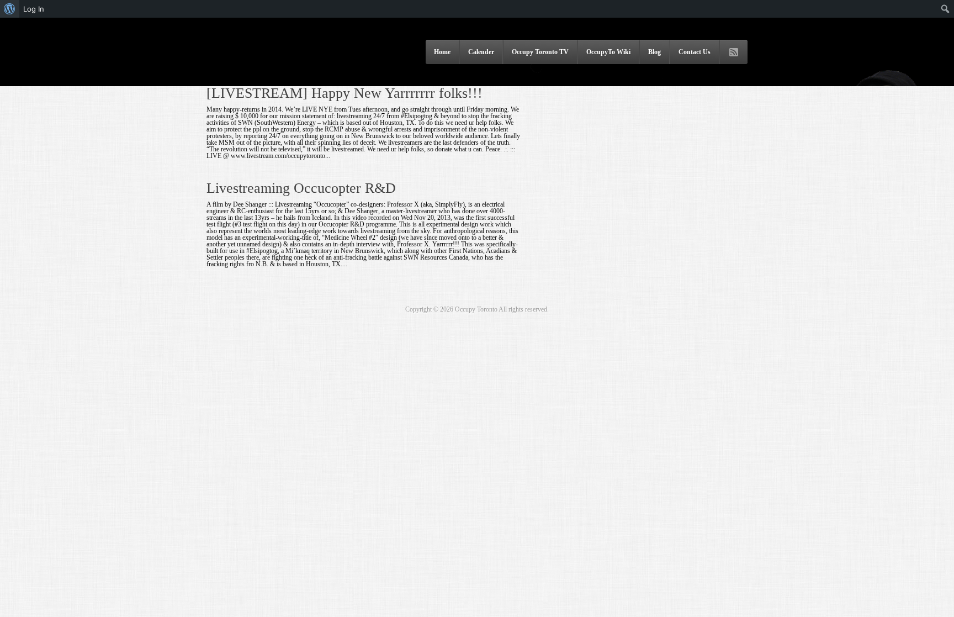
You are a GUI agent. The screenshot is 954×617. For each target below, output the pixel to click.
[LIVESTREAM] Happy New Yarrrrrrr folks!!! (344, 93)
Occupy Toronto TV (540, 52)
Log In (33, 8)
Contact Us (695, 52)
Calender (481, 52)
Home (442, 52)
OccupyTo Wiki (608, 52)
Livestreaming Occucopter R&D (301, 188)
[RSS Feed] (733, 52)
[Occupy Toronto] (269, 71)
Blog (654, 52)
